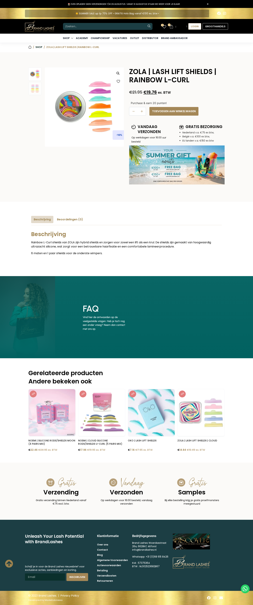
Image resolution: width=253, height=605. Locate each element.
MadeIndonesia (53, 600)
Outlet (134, 38)
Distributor (150, 38)
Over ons (102, 544)
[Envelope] (221, 598)
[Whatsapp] (245, 588)
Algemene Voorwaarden (112, 560)
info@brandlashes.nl (144, 550)
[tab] (42, 219)
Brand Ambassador (174, 38)
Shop (38, 47)
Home (29, 47)
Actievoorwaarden (109, 565)
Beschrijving (42, 219)
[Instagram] (224, 13)
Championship (100, 38)
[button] (118, 73)
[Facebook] (219, 13)
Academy (82, 38)
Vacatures (120, 38)
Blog (100, 555)
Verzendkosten (106, 575)
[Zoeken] (149, 26)
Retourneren (105, 581)
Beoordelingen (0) (70, 219)
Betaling (102, 570)
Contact (102, 550)
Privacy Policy (69, 596)
